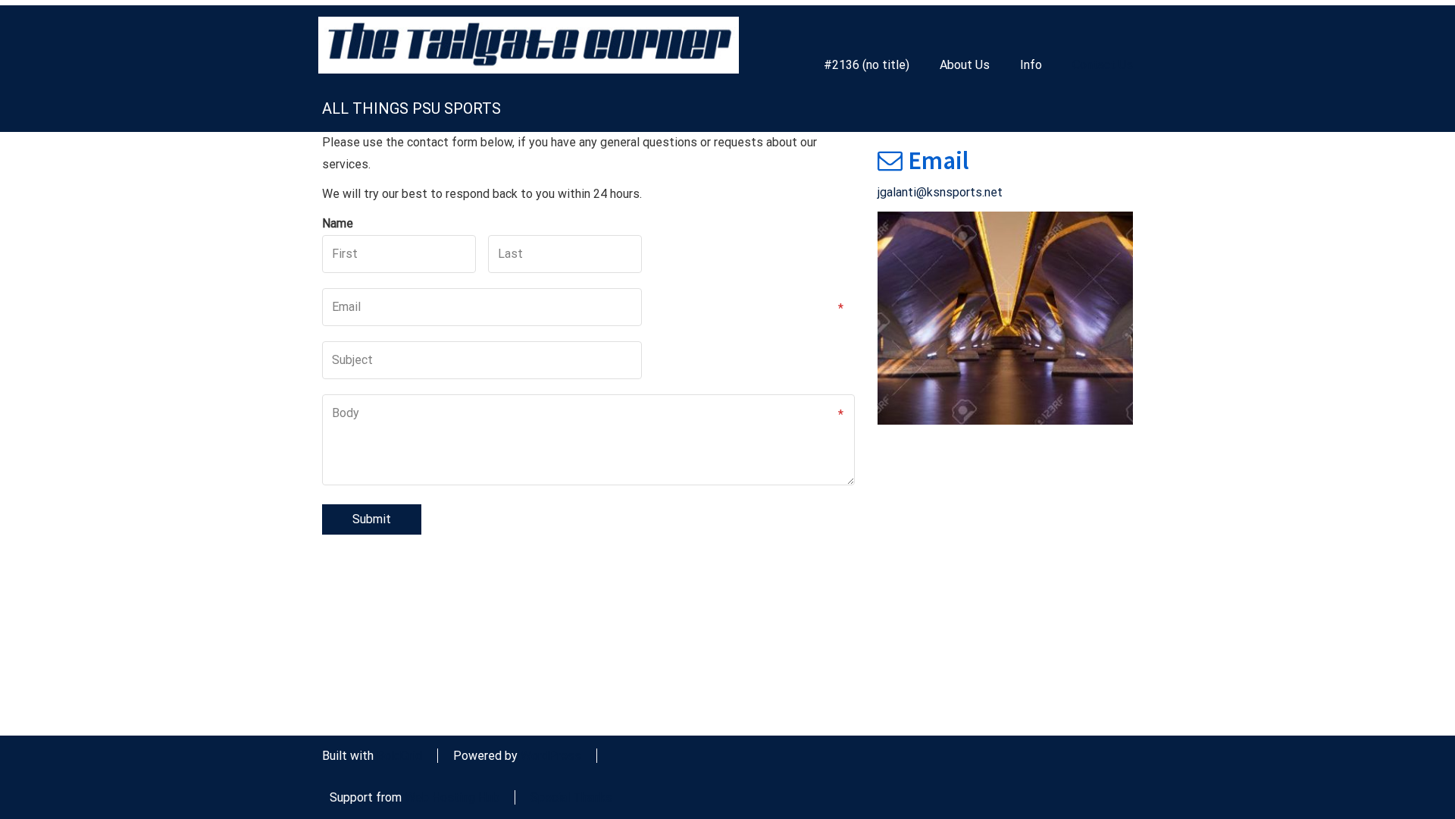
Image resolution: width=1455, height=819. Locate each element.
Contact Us (1102, 65)
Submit (371, 519)
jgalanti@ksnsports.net (940, 192)
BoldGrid (399, 755)
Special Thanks (571, 797)
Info (1031, 65)
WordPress (551, 755)
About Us (965, 65)
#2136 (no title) (866, 65)
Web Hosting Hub (452, 797)
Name (337, 223)
